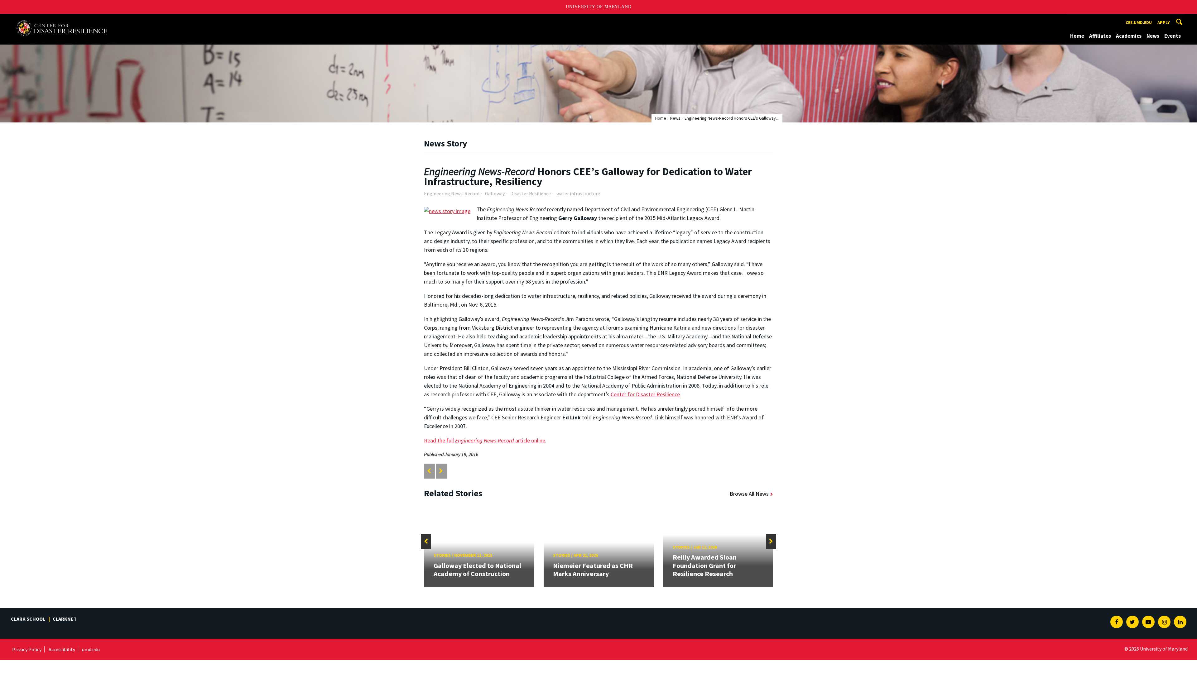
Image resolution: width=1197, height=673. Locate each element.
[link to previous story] (429, 471)
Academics (1129, 35)
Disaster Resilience (530, 193)
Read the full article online (484, 440)
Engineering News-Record (451, 193)
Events (1172, 35)
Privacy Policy (26, 649)
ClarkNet (65, 619)
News (1153, 35)
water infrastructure (578, 193)
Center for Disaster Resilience (645, 394)
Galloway (495, 193)
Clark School (28, 619)
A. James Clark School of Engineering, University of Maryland (62, 19)
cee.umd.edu (1139, 22)
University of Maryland (599, 6)
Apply (1163, 22)
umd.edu (91, 649)
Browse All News (749, 493)
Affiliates (1100, 35)
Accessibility (62, 649)
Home (1077, 35)
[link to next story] (441, 471)
